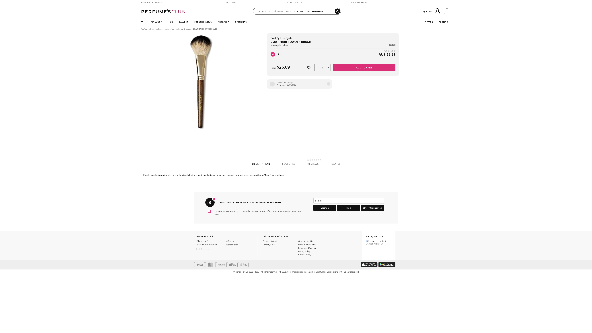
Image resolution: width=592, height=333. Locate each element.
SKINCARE (156, 22)
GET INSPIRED (264, 11)
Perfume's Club (147, 29)
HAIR (170, 22)
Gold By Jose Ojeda (281, 38)
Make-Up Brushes (183, 29)
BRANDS (443, 22)
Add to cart (364, 67)
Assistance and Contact (153, 2)
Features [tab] (288, 163)
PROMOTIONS (284, 11)
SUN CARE (223, 22)
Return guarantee (360, 2)
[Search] (337, 11)
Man (348, 207)
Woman (325, 207)
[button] (209, 249)
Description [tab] (261, 163)
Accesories (169, 29)
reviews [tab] (313, 163)
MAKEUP (183, 22)
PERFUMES (240, 22)
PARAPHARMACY (203, 22)
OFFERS (429, 22)
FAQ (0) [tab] (335, 163)
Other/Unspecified (372, 207)
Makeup (159, 29)
